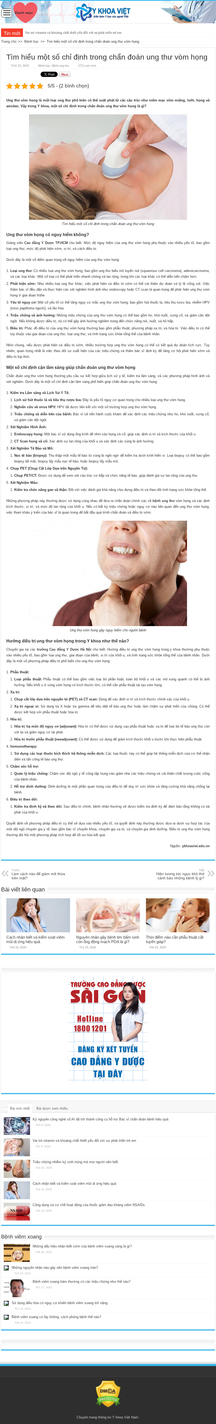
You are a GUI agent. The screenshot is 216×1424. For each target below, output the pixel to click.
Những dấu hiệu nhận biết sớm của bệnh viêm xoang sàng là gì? (82, 1246)
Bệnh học (31, 41)
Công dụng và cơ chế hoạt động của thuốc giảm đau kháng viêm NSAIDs (89, 1205)
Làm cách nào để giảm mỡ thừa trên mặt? (38, 874)
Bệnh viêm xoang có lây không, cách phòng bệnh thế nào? (56, 1317)
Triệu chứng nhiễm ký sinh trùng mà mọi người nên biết (75, 1162)
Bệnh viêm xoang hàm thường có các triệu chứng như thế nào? (81, 1282)
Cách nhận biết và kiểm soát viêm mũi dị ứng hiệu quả (35, 939)
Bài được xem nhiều (52, 1108)
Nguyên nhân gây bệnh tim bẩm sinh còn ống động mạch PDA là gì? (107, 939)
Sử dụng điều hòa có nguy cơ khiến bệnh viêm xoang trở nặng (59, 1303)
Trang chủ (8, 41)
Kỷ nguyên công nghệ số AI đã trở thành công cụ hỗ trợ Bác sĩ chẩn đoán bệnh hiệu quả (100, 1119)
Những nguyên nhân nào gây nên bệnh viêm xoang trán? (55, 1268)
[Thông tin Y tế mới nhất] (108, 12)
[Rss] (108, 1411)
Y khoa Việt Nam (125, 1417)
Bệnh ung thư (60, 65)
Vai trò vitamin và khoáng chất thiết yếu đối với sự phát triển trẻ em (73, 33)
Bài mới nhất (20, 1108)
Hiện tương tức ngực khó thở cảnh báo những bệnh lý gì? (180, 874)
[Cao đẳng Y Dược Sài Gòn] (108, 1029)
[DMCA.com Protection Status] (108, 1394)
